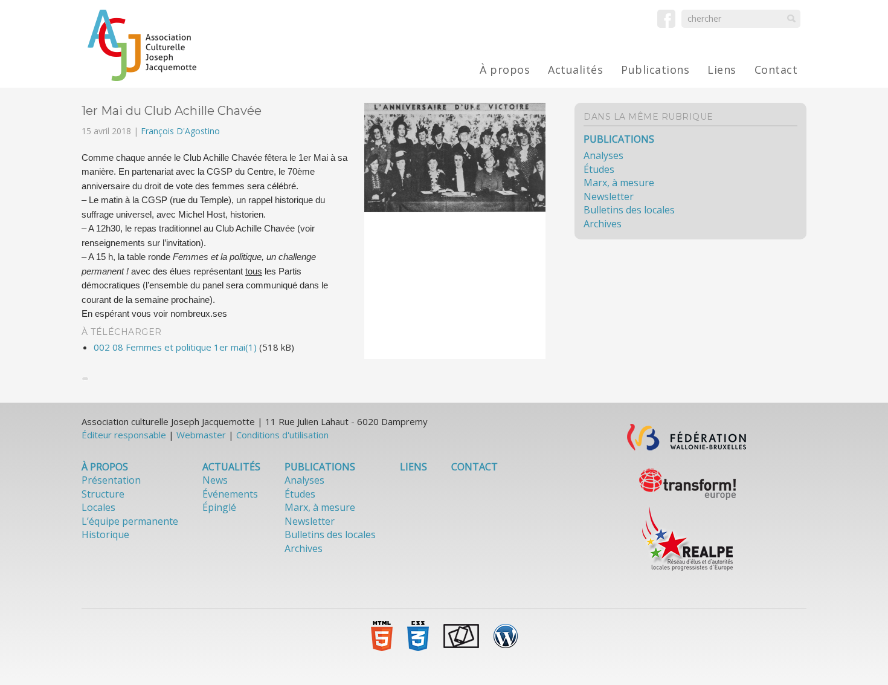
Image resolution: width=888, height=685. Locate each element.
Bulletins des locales (629, 209)
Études (599, 169)
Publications (655, 69)
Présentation (111, 480)
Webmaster (201, 435)
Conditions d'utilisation (282, 435)
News (215, 480)
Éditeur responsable (124, 435)
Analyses (603, 155)
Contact (776, 69)
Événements (230, 494)
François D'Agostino (180, 131)
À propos (505, 69)
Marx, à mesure (619, 182)
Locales (98, 507)
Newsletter (609, 196)
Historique (105, 534)
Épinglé (219, 507)
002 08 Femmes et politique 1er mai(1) (175, 347)
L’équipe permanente (130, 521)
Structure (103, 494)
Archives (603, 223)
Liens (721, 69)
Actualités (575, 69)
